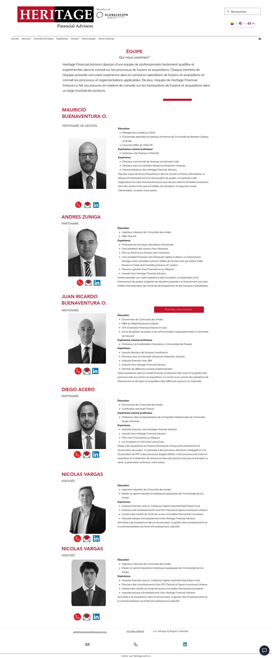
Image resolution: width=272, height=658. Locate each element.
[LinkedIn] (185, 644)
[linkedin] (259, 38)
